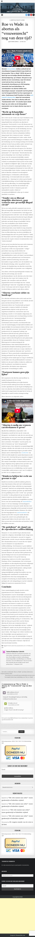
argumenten (20, 645)
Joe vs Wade (27, 645)
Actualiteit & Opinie (20, 20)
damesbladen (27, 501)
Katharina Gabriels (14, 41)
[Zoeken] (34, 15)
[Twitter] (26, 15)
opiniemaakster (22, 512)
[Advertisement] (17, 916)
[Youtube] (31, 15)
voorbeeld (24, 453)
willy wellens (10, 692)
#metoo (9, 645)
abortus (14, 645)
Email (3, 769)
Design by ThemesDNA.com (17, 935)
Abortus (13, 20)
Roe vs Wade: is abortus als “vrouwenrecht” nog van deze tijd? (17, 31)
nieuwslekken (11, 69)
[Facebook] (29, 15)
